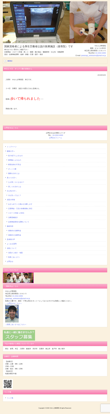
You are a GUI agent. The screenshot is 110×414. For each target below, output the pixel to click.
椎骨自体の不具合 (14, 164)
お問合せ (10, 261)
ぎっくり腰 (12, 169)
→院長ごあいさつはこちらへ (15, 324)
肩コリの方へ (11, 178)
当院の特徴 (11, 200)
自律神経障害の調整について (18, 222)
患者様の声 (11, 239)
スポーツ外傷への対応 (16, 213)
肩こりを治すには (14, 187)
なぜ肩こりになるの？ (16, 182)
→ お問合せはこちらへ (13, 303)
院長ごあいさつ (13, 257)
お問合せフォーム (55, 138)
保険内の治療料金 (14, 231)
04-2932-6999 (100, 53)
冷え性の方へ (11, 191)
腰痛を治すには (13, 173)
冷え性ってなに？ (14, 195)
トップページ (11, 147)
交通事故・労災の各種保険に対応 (20, 208)
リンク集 (10, 398)
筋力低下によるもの (15, 156)
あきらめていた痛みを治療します (20, 204)
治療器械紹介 (13, 217)
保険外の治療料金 (14, 235)
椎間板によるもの (14, 160)
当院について (11, 248)
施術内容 (10, 226)
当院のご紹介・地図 (15, 253)
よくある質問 (11, 244)
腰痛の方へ (11, 151)
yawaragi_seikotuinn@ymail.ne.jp (93, 55)
